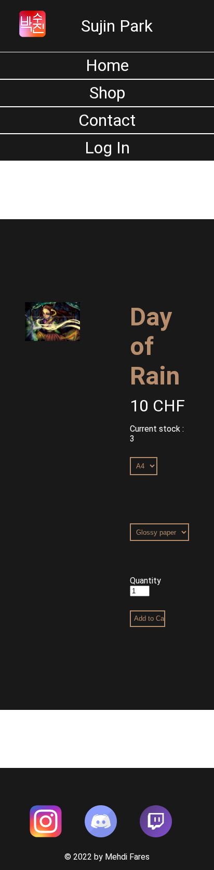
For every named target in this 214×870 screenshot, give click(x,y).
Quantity (145, 581)
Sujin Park (117, 26)
